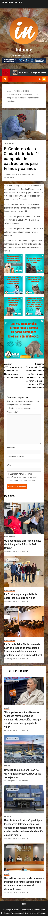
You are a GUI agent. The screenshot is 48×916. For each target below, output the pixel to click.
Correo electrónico (15, 456)
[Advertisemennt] (24, 60)
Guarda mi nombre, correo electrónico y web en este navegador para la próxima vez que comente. (23, 477)
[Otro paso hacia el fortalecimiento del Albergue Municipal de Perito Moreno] (24, 518)
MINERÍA (6, 708)
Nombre (11, 448)
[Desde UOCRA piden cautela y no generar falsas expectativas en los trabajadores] (24, 749)
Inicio (24, 904)
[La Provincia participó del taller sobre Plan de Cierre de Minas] (24, 571)
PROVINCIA (7, 766)
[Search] (39, 79)
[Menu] (10, 79)
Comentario (12, 412)
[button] (10, 79)
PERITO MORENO (9, 143)
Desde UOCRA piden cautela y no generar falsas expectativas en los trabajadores (22, 773)
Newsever (28, 913)
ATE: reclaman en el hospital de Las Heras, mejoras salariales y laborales (14, 371)
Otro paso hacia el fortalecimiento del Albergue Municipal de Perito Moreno (22, 544)
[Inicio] (4, 79)
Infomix (24, 49)
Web (9, 465)
